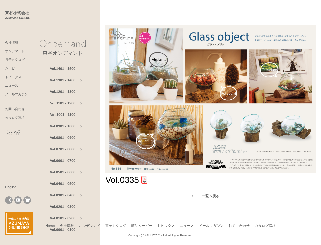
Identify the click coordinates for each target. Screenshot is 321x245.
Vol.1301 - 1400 (62, 80)
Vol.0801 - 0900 (62, 138)
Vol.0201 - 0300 (62, 207)
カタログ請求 (15, 118)
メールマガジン (16, 94)
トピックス (13, 77)
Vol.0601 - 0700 (62, 161)
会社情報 (11, 42)
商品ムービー (141, 226)
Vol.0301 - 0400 (62, 195)
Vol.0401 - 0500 (62, 184)
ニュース (11, 86)
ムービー (11, 68)
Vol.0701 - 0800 (62, 149)
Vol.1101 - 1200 (62, 103)
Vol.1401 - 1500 (62, 69)
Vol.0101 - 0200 (62, 218)
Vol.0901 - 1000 (62, 126)
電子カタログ (15, 60)
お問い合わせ (15, 109)
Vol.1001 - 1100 (62, 115)
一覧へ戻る (210, 196)
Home (50, 226)
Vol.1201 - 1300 (62, 92)
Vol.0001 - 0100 (62, 230)
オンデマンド (15, 51)
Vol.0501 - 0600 (62, 172)
